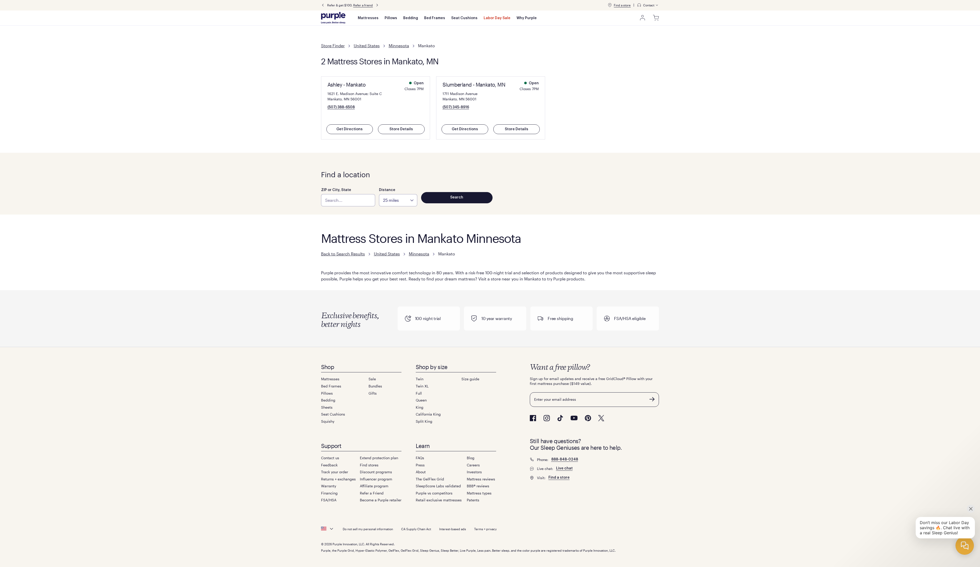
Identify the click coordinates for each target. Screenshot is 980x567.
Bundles (375, 386)
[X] (601, 418)
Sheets (327, 407)
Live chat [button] (564, 468)
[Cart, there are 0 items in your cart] (656, 18)
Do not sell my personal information (368, 529)
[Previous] (323, 5)
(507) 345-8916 (456, 107)
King (419, 407)
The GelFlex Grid (430, 479)
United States (367, 45)
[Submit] (652, 399)
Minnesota (399, 45)
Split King (424, 421)
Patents (473, 500)
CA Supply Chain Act (416, 529)
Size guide (470, 379)
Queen (421, 400)
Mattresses (368, 18)
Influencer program (376, 479)
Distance (387, 190)
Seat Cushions (464, 18)
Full (419, 393)
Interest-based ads (452, 529)
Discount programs (376, 472)
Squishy (327, 421)
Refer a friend (363, 5)
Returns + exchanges (338, 479)
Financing (329, 493)
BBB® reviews (478, 486)
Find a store (622, 5)
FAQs (420, 458)
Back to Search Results (343, 253)
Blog (470, 458)
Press (420, 465)
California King (428, 414)
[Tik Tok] (560, 418)
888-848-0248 (564, 459)
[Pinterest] (588, 418)
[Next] (377, 5)
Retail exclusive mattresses (439, 500)
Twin (419, 379)
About (421, 472)
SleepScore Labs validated (438, 486)
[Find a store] (610, 5)
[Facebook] (533, 418)
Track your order (334, 472)
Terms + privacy (485, 529)
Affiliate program (374, 486)
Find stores (369, 465)
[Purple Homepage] (333, 18)
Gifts (373, 393)
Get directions (349, 129)
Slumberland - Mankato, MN (474, 84)
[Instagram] (546, 418)
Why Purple (527, 18)
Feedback (329, 465)
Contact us (330, 458)
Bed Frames (434, 18)
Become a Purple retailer (380, 500)
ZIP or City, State (336, 190)
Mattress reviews (481, 479)
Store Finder (333, 45)
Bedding (410, 18)
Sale (372, 379)
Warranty (328, 486)
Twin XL (422, 386)
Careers (473, 465)
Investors (474, 472)
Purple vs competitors (434, 493)
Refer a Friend (372, 493)
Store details (401, 129)
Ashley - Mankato (346, 84)
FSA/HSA (328, 500)
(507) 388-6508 (341, 107)
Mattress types (479, 493)
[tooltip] (648, 5)
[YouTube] (574, 418)
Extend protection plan (379, 458)
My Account (643, 18)
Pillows (391, 18)
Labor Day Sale (497, 18)
